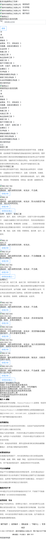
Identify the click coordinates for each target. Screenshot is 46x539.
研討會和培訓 (5, 83)
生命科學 (3, 49)
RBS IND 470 (5, 369)
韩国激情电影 (5, 538)
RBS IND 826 (5, 329)
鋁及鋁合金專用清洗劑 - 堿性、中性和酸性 (18, 387)
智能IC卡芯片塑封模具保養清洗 (13, 385)
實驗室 (3, 40)
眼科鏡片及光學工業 (9, 393)
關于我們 (25, 13)
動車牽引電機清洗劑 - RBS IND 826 (15, 389)
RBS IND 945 (5, 316)
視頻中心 (25, 10)
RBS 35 (3, 200)
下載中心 (35, 524)
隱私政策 (24, 524)
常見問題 (25, 7)
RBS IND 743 (5, 342)
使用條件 (14, 524)
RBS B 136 (4, 356)
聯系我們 (25, 4)
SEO (32, 534)
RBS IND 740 (5, 188)
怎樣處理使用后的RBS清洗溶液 (13, 395)
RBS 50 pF (4, 254)
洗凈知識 (3, 72)
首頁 (1, 37)
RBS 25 (3, 243)
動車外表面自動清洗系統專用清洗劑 (15, 391)
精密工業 (3, 60)
